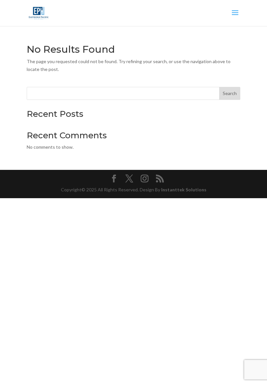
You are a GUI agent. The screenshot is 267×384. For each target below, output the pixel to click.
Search (230, 93)
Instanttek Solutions (183, 189)
